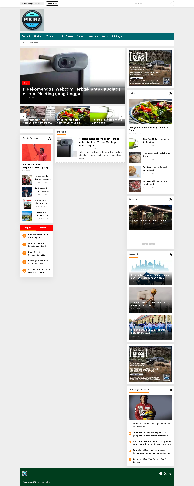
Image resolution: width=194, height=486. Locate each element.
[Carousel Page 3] (150, 244)
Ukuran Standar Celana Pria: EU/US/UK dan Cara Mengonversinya (39, 271)
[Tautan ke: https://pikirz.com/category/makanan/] (170, 93)
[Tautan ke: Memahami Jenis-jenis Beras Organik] (135, 157)
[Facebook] (161, 473)
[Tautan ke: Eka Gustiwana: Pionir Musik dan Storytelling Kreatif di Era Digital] (27, 215)
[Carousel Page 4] (153, 244)
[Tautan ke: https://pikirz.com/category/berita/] (49, 138)
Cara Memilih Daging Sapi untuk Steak (155, 182)
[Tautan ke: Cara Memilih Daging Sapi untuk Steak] (135, 185)
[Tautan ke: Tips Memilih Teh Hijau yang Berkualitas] (107, 116)
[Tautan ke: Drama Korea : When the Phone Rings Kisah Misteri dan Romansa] (27, 203)
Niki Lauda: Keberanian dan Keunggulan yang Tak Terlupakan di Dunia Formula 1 (152, 442)
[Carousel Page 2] (146, 244)
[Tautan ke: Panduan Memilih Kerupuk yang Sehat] (135, 171)
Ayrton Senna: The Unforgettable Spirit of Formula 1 (151, 425)
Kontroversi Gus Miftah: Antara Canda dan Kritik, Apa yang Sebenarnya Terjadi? (42, 190)
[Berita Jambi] (32, 19)
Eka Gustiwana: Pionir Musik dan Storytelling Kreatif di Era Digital (42, 214)
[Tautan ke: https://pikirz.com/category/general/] (170, 255)
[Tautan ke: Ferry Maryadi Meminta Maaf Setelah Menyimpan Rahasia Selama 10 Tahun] (37, 116)
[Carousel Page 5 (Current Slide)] (157, 244)
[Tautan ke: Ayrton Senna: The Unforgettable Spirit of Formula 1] (150, 407)
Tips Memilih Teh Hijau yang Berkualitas (107, 121)
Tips (26, 83)
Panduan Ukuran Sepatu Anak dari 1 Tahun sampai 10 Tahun (39, 245)
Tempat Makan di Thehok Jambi (148, 220)
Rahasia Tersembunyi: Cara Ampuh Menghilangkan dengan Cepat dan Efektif (39, 236)
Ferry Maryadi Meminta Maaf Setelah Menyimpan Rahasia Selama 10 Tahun (36, 121)
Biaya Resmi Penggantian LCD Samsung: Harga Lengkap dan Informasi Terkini (39, 253)
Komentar (44, 227)
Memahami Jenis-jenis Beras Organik (156, 154)
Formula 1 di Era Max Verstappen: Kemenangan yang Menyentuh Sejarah (151, 451)
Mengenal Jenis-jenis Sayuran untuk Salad (68, 121)
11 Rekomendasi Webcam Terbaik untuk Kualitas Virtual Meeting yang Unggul (71, 91)
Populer (28, 227)
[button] (171, 3)
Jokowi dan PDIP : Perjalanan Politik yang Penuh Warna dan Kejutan (35, 166)
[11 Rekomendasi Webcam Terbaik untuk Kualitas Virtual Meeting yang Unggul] (84, 158)
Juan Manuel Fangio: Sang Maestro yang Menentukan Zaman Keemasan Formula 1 (150, 434)
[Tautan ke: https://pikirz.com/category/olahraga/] (170, 390)
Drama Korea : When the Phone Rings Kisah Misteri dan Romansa (42, 202)
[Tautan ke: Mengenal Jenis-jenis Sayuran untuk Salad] (72, 116)
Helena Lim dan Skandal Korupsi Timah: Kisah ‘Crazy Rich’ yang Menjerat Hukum (42, 178)
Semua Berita (46, 482)
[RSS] (170, 473)
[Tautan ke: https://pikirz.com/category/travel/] (170, 199)
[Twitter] (165, 473)
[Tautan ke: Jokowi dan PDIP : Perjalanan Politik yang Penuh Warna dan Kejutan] (36, 152)
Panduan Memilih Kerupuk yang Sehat (155, 168)
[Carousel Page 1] (143, 244)
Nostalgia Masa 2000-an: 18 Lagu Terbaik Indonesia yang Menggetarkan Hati (38, 262)
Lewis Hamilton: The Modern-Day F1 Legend (149, 460)
